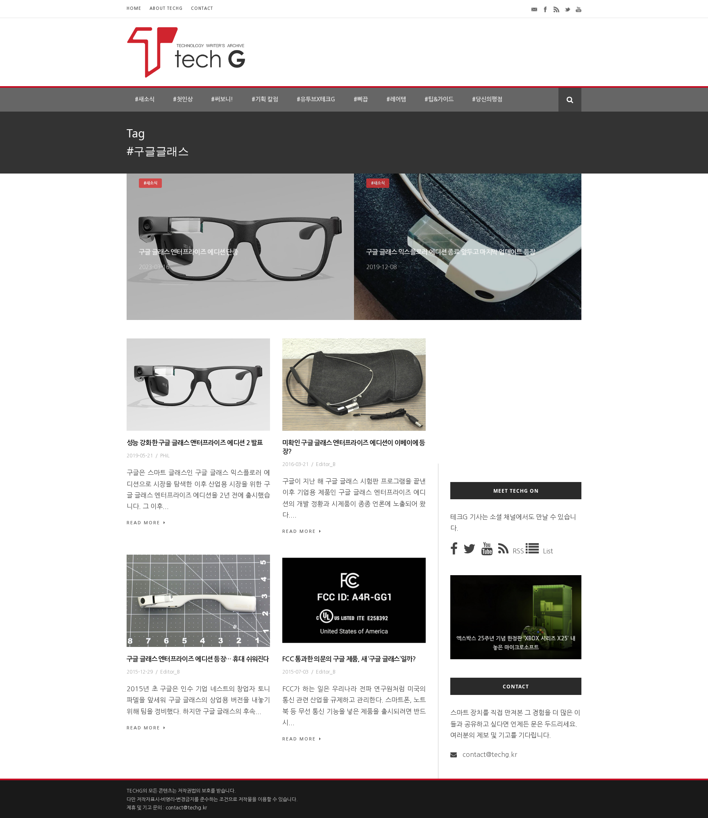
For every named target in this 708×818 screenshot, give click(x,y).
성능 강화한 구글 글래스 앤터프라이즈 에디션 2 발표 (195, 443)
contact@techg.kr (490, 754)
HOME (134, 8)
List (548, 551)
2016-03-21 (295, 464)
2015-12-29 (140, 671)
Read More (143, 523)
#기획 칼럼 (265, 99)
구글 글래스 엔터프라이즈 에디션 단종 (188, 252)
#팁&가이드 (439, 99)
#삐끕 (361, 99)
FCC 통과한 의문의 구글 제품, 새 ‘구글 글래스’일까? (349, 659)
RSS (519, 551)
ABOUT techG (166, 8)
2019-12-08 (381, 267)
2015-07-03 (295, 671)
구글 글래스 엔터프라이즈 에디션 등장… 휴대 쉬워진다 (198, 659)
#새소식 (144, 99)
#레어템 (396, 99)
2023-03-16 (154, 267)
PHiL (165, 455)
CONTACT (202, 8)
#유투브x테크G (316, 99)
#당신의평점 (487, 99)
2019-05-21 (140, 455)
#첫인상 (183, 99)
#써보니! (222, 99)
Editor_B (326, 464)
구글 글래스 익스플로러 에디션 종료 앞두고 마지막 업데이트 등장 (451, 252)
